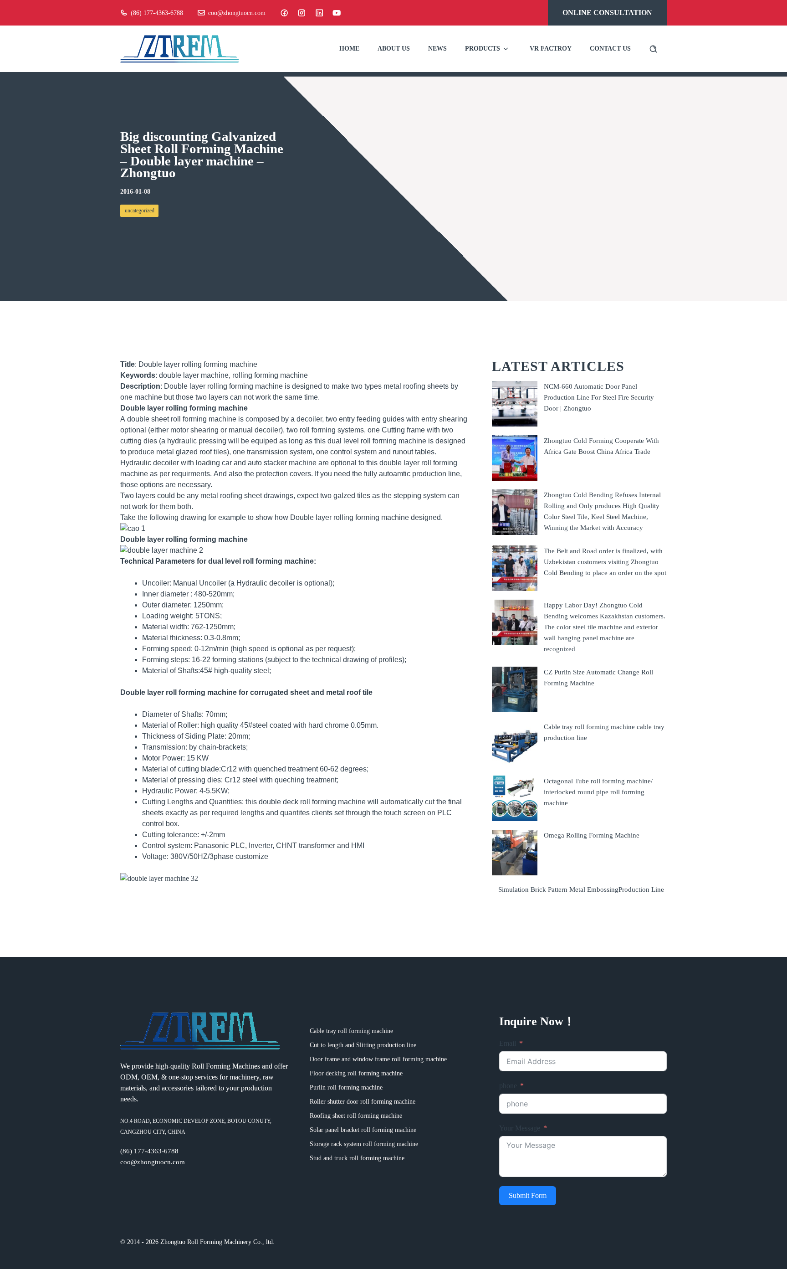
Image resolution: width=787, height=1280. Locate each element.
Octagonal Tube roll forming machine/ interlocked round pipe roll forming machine (598, 792)
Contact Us (610, 48)
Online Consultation (607, 12)
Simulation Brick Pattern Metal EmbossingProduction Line (581, 889)
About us (394, 48)
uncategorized (139, 210)
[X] (336, 13)
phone (508, 1086)
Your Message (519, 1128)
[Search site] (653, 49)
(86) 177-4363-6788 (157, 12)
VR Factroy (551, 48)
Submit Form (528, 1195)
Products (482, 48)
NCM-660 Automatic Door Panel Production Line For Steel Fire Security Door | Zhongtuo (599, 397)
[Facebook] (284, 13)
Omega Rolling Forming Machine (591, 835)
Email (507, 1043)
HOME (349, 48)
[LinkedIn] (319, 13)
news (437, 48)
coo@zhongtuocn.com (237, 12)
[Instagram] (301, 13)
